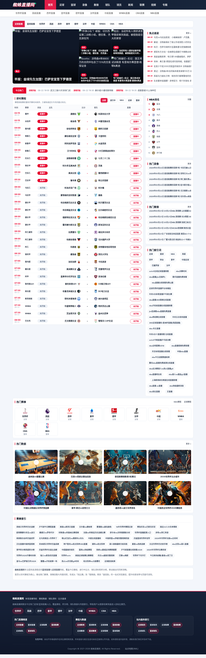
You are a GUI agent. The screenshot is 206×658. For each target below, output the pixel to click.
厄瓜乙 (27, 158)
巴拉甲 (27, 180)
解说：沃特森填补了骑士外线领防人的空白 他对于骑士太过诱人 (169, 42)
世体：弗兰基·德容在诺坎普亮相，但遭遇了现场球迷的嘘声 (169, 61)
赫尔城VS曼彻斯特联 (93, 90)
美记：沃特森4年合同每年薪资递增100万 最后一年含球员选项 (169, 71)
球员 (119, 4)
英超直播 (36, 13)
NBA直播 (154, 13)
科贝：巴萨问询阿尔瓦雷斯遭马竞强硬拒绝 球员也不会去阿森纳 (169, 47)
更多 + (188, 33)
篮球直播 (31, 24)
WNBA (102, 24)
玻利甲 (27, 254)
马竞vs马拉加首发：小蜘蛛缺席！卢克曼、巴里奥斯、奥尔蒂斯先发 (169, 37)
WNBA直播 (124, 13)
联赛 (142, 4)
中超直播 (109, 13)
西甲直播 (51, 13)
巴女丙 (27, 321)
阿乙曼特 (28, 232)
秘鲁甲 (27, 143)
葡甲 (27, 114)
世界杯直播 (21, 13)
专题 (165, 4)
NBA (121, 24)
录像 (84, 4)
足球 (61, 4)
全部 (104, 100)
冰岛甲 (27, 121)
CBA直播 (140, 13)
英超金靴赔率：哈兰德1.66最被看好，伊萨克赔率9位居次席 (169, 56)
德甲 (76, 24)
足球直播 (19, 24)
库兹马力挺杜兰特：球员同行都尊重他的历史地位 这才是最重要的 (169, 76)
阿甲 (27, 276)
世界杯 (42, 24)
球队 (107, 4)
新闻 (130, 4)
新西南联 (28, 299)
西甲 (60, 24)
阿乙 (27, 247)
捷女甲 (27, 202)
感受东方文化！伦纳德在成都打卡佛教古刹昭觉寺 (169, 52)
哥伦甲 (27, 166)
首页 (50, 4)
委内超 (27, 129)
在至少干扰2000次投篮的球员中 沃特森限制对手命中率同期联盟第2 (169, 66)
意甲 (68, 24)
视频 (153, 4)
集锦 (96, 4)
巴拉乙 (27, 173)
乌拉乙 (27, 188)
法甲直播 (94, 13)
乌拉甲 (27, 195)
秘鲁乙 (27, 151)
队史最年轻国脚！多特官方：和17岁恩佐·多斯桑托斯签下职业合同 (169, 80)
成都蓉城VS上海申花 (136, 90)
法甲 (85, 24)
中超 (93, 24)
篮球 (73, 4)
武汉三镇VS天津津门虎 (50, 90)
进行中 (113, 100)
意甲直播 (65, 13)
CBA (112, 24)
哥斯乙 (27, 136)
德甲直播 (80, 13)
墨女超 (27, 269)
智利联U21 (29, 284)
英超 (51, 24)
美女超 (27, 291)
